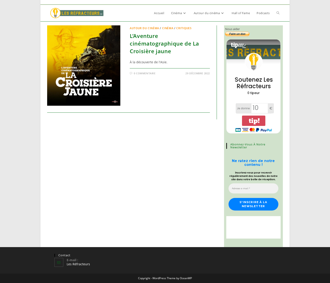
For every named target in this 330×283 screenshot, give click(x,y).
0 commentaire (145, 73)
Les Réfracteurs (78, 264)
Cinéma (168, 28)
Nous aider (232, 29)
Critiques (183, 28)
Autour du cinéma (144, 28)
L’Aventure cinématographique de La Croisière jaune (164, 43)
